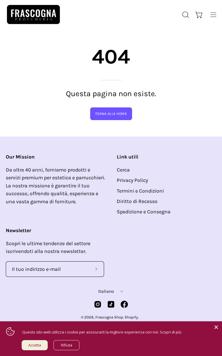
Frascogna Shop (109, 317)
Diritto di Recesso (137, 201)
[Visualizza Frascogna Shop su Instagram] (97, 304)
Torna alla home (111, 113)
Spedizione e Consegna (144, 212)
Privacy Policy (132, 180)
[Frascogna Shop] (33, 14)
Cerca (123, 170)
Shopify (131, 317)
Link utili (127, 157)
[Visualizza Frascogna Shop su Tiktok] (111, 304)
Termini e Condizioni (140, 191)
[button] (185, 15)
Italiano (106, 291)
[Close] (216, 327)
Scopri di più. (171, 332)
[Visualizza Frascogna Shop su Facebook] (124, 304)
